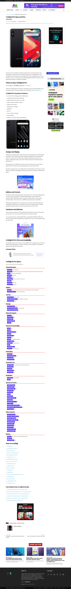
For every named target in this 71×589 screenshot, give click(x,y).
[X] (54, 21)
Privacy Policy (40, 587)
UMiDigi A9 (9, 470)
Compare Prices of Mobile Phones (15, 474)
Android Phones (13, 523)
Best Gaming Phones (12, 461)
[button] (63, 10)
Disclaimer (51, 587)
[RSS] (57, 574)
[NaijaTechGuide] (15, 6)
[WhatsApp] (59, 21)
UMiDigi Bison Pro (11, 463)
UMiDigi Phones (11, 483)
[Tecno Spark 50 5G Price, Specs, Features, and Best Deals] (35, 551)
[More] (64, 21)
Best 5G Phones (11, 450)
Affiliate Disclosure (46, 587)
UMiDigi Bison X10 (11, 481)
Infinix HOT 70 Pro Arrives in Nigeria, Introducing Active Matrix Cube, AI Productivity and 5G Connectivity (55, 560)
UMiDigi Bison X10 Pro (12, 459)
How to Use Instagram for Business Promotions (36, 536)
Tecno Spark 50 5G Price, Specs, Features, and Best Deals (34, 559)
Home (7, 14)
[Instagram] (51, 574)
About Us (59, 587)
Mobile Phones (11, 14)
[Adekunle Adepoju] (9, 528)
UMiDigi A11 (9, 446)
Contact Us (63, 587)
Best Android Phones (12, 455)
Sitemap (55, 587)
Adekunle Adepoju (22, 21)
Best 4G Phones (11, 468)
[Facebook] (51, 21)
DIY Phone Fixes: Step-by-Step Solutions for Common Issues (14, 559)
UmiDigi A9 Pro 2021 (12, 448)
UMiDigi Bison (10, 476)
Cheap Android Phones (12, 452)
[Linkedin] (61, 21)
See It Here (39, 253)
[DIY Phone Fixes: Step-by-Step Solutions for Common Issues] (15, 551)
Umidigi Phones (20, 523)
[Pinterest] (56, 21)
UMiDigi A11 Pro (10, 465)
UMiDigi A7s (10, 472)
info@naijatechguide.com (30, 584)
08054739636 (27, 581)
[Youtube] (63, 574)
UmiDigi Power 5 (11, 457)
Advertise (35, 587)
